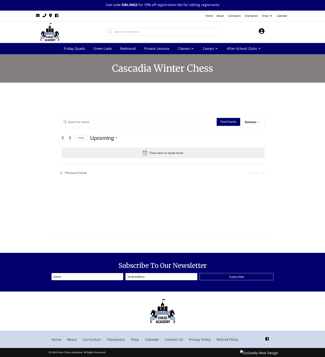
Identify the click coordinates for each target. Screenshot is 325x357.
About (72, 339)
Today (81, 137)
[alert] (163, 153)
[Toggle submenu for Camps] (216, 48)
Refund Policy (227, 339)
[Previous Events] (62, 137)
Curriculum (92, 339)
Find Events (228, 122)
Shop (135, 339)
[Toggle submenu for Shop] (271, 16)
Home (56, 339)
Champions (116, 339)
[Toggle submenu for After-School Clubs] (259, 48)
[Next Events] (70, 137)
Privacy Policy (200, 339)
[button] (236, 276)
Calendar (152, 339)
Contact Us (174, 339)
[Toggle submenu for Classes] (192, 48)
